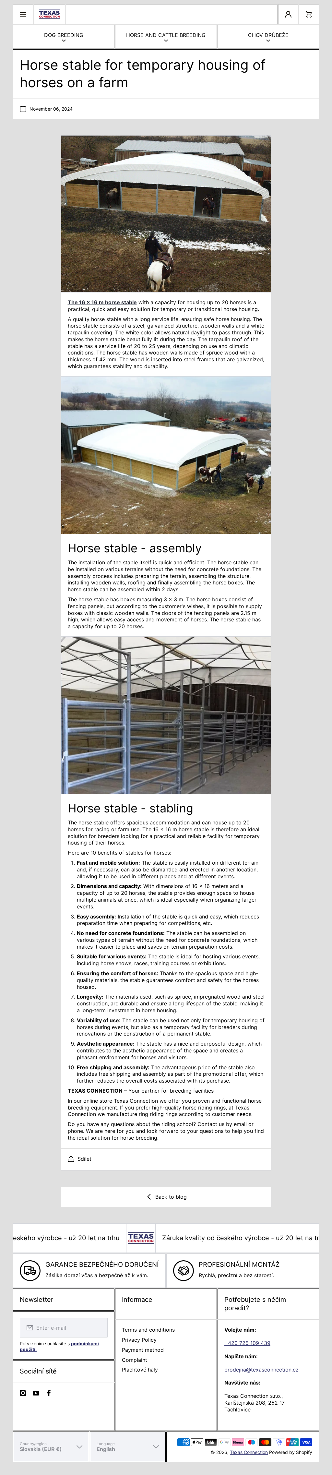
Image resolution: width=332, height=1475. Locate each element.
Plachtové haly (140, 1369)
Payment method (143, 1350)
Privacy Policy (139, 1340)
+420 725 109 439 (247, 1343)
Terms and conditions (148, 1329)
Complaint (134, 1360)
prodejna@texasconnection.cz (261, 1369)
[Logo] (49, 14)
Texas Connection (249, 1452)
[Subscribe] (98, 1327)
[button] (166, 1159)
